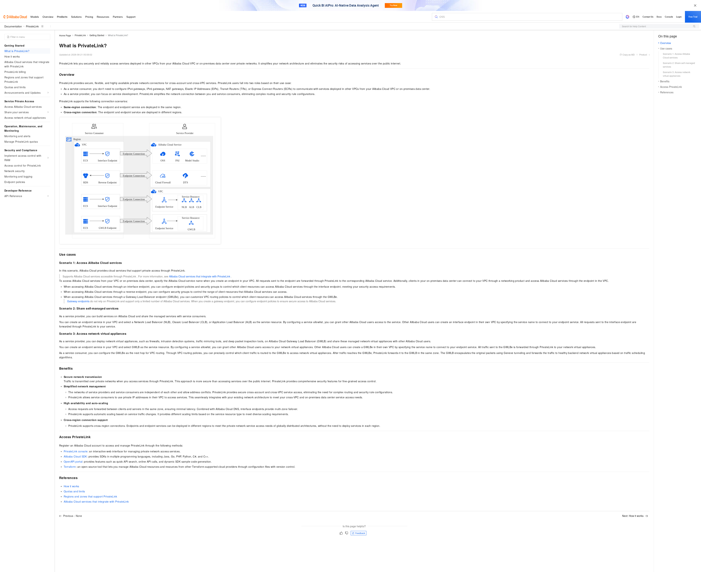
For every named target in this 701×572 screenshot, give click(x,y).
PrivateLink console (76, 451)
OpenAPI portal (73, 461)
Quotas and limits (74, 491)
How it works (71, 486)
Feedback (360, 533)
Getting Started (96, 35)
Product (643, 54)
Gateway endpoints (78, 301)
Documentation (13, 26)
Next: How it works (632, 516)
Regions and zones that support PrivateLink (90, 496)
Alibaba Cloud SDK (75, 456)
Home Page (65, 35)
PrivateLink (32, 26)
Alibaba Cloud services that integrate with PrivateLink (199, 276)
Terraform (70, 466)
